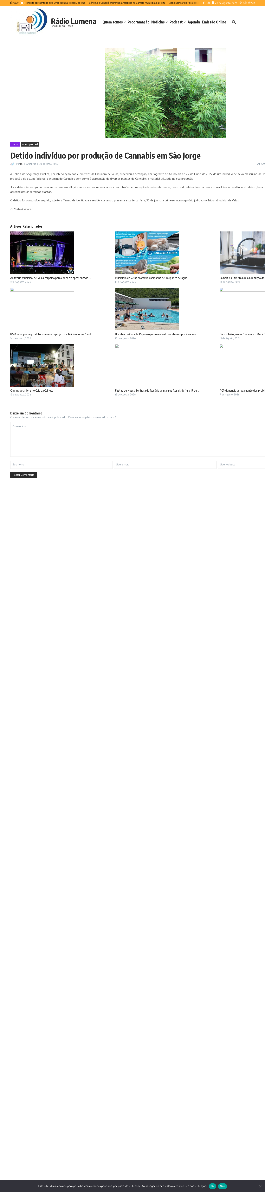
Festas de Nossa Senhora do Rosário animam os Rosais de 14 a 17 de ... (157, 390)
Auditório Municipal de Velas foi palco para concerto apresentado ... (50, 278)
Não (222, 1186)
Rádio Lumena (74, 21)
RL (21, 163)
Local (15, 144)
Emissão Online (214, 22)
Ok (212, 1186)
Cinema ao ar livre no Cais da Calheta (31, 390)
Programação (138, 22)
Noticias (158, 22)
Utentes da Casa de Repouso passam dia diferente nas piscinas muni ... (157, 334)
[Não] (260, 1186)
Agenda (194, 22)
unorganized (30, 144)
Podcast (176, 22)
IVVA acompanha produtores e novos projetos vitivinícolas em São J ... (51, 334)
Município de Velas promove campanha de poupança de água (151, 278)
